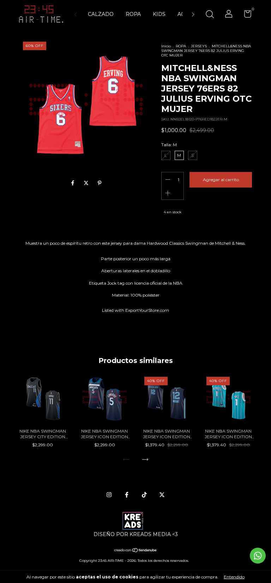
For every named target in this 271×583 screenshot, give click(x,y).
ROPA (133, 14)
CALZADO (101, 14)
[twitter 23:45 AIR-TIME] (162, 495)
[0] (245, 15)
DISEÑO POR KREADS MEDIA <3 (136, 534)
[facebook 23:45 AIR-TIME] (127, 495)
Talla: (169, 144)
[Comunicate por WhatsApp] (258, 556)
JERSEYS (199, 46)
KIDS (159, 14)
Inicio (166, 46)
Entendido (234, 576)
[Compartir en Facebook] (73, 183)
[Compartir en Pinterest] (99, 183)
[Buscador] (209, 15)
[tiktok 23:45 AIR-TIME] (144, 495)
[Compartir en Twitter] (87, 183)
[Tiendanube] (136, 551)
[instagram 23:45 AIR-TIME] (109, 495)
